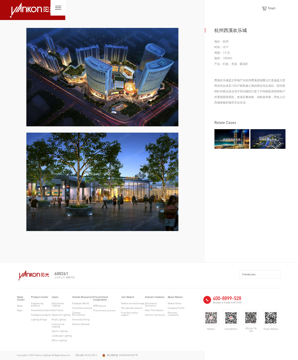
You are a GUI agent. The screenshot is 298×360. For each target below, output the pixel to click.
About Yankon (175, 297)
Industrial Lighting (61, 315)
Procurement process (104, 310)
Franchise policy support (129, 314)
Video (20, 310)
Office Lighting (59, 340)
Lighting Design (39, 320)
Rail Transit (57, 310)
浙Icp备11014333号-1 (86, 355)
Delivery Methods (81, 324)
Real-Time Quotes (154, 310)
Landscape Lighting (62, 336)
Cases (55, 297)
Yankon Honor (175, 303)
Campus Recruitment (78, 314)
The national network (131, 308)
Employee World (80, 303)
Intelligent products (41, 315)
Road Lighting (59, 320)
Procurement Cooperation (100, 298)
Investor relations (154, 297)
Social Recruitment (82, 308)
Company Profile (176, 308)
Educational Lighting (58, 304)
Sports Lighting (60, 331)
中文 (284, 8)
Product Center (39, 297)
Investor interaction (155, 315)
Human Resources (82, 297)
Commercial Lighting (58, 325)
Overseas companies (173, 314)
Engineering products (37, 304)
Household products (41, 310)
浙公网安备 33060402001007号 (122, 355)
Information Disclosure (151, 304)
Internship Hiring (80, 320)
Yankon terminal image (132, 303)
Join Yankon (127, 297)
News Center (21, 298)
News (20, 306)
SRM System (99, 306)
